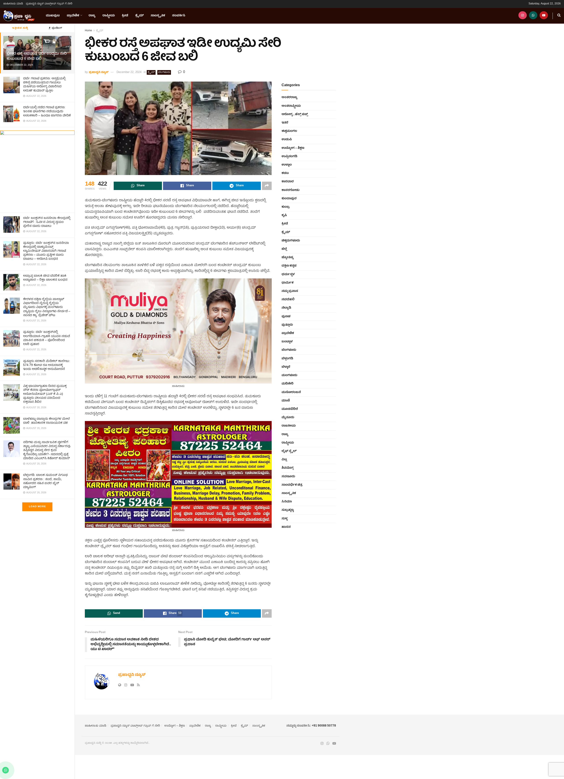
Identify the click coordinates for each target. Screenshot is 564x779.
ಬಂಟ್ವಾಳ (287, 341)
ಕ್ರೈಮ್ (139, 15)
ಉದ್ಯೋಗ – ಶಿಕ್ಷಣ (293, 148)
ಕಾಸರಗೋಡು (290, 190)
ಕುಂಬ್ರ (286, 207)
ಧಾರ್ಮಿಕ (287, 282)
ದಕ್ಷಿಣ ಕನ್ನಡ (289, 265)
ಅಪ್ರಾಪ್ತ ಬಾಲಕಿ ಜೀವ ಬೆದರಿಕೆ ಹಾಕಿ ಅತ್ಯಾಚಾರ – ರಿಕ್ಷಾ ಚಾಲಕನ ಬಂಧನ (45, 278)
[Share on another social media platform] (267, 186)
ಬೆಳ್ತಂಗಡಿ (287, 358)
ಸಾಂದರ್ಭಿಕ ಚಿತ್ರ (292, 485)
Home (88, 30)
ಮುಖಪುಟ (53, 15)
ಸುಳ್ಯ (285, 518)
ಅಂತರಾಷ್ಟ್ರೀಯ (291, 106)
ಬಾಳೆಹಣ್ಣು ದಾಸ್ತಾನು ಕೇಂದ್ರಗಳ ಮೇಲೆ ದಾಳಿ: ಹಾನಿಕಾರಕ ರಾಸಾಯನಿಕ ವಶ (46, 421)
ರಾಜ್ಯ (92, 15)
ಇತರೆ (285, 122)
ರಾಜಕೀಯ (289, 426)
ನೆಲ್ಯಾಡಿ (286, 308)
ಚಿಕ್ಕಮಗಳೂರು (291, 240)
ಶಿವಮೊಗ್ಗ (287, 468)
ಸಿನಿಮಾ (287, 501)
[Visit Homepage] (19, 15)
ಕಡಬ (285, 173)
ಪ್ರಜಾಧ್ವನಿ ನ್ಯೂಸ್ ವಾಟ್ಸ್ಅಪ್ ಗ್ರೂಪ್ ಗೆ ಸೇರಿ (49, 4)
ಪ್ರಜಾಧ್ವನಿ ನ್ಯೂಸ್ (98, 72)
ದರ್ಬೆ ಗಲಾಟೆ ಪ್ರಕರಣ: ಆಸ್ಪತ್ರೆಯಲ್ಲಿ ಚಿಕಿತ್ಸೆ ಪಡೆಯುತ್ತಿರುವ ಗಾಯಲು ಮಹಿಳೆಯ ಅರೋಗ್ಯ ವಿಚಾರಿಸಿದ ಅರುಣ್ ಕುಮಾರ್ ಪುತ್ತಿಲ (44, 84)
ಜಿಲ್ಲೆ (284, 249)
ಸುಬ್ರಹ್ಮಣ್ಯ (288, 510)
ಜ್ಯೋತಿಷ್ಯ (288, 257)
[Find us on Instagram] (522, 16)
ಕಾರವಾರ (288, 181)
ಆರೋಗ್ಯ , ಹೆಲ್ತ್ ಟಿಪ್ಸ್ (295, 114)
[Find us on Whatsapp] (533, 16)
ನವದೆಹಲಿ (288, 299)
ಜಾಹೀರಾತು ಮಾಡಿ (13, 4)
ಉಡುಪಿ (287, 139)
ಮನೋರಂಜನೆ (291, 392)
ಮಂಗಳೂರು (289, 375)
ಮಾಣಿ (286, 400)
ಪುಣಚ (286, 316)
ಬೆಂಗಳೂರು (164, 72)
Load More (37, 507)
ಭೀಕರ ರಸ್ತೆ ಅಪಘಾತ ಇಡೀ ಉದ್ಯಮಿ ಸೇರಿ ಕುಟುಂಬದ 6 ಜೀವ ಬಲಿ (37, 56)
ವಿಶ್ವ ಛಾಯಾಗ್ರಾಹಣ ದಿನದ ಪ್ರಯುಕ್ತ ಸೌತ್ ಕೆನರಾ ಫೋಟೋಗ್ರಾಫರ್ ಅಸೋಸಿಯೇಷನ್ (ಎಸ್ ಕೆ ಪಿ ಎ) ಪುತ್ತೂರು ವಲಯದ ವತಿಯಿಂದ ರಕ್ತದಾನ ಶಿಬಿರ (45, 394)
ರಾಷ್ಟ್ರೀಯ (108, 15)
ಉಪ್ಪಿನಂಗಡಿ (289, 156)
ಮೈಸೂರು (288, 417)
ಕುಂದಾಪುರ (289, 198)
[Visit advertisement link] (37, 169)
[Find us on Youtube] (544, 16)
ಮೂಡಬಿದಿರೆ (290, 409)
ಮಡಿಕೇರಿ (287, 383)
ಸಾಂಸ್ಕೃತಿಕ (158, 15)
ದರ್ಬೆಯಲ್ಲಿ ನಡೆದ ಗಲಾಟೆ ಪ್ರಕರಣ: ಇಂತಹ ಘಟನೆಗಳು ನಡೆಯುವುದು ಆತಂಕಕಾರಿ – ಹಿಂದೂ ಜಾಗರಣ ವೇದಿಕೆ (47, 111)
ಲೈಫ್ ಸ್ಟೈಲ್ (289, 451)
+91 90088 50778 (324, 726)
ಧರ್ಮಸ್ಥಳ (288, 274)
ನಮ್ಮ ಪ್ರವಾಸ (290, 291)
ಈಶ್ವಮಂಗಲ (289, 131)
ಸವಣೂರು (288, 476)
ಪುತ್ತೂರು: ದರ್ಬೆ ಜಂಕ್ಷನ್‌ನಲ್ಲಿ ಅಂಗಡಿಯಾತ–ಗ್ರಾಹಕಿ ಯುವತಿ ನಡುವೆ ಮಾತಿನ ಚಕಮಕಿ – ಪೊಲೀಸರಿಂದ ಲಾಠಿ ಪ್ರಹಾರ (46, 338)
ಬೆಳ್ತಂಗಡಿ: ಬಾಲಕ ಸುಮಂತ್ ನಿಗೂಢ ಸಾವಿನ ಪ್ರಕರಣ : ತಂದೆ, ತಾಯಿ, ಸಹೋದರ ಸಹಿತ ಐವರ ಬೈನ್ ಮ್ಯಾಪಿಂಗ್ (45, 481)
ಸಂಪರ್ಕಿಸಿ (178, 15)
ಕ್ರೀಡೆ (125, 15)
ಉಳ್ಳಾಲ (287, 165)
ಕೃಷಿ (284, 215)
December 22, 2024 (129, 72)
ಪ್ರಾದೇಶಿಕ (73, 15)
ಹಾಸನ (286, 527)
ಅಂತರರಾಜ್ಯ (289, 97)
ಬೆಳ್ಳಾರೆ (286, 367)
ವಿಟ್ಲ (284, 459)
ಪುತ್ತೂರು (287, 325)
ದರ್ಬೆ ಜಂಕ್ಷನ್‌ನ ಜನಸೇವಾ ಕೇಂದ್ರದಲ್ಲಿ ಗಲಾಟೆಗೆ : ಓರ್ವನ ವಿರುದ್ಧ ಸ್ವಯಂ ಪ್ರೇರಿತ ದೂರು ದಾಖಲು (46, 222)
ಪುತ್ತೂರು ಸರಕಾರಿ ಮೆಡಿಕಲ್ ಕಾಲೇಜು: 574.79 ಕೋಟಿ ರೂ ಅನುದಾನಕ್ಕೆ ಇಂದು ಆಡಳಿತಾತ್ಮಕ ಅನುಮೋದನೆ (46, 365)
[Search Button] (559, 16)
